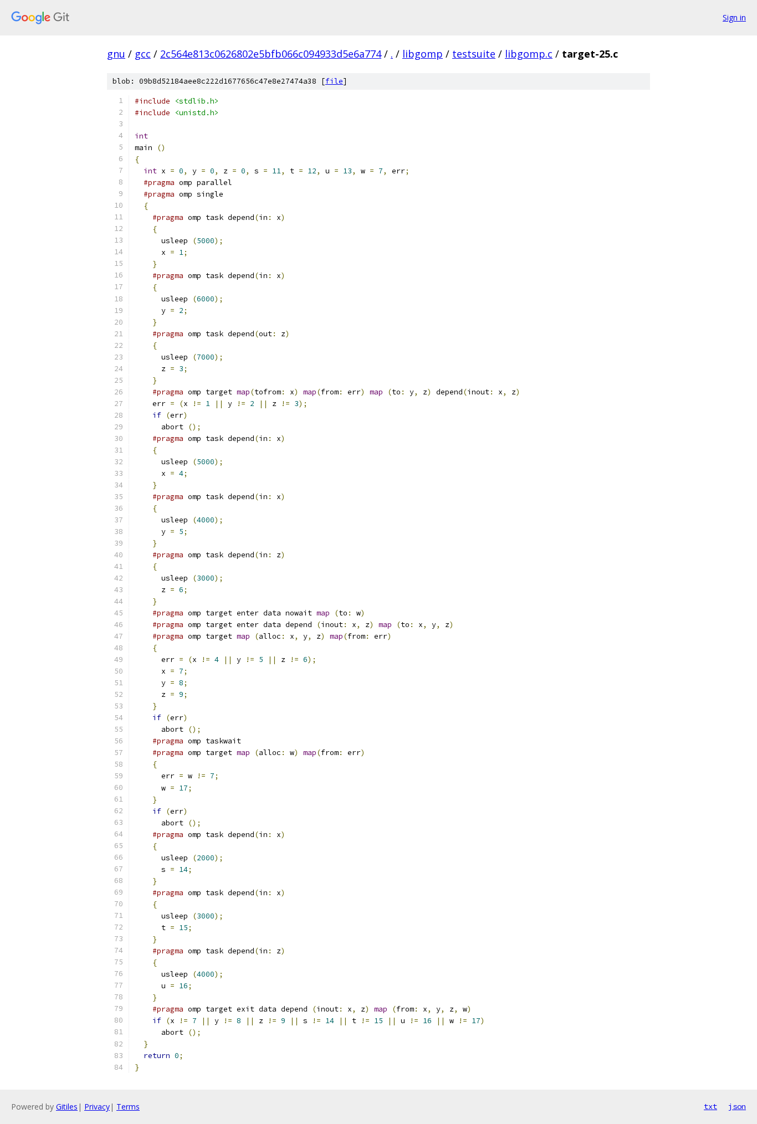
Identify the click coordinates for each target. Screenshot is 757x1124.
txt (710, 1106)
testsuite (473, 53)
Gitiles (67, 1106)
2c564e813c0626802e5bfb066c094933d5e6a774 (270, 53)
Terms (128, 1106)
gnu (116, 53)
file (334, 81)
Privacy (97, 1106)
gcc (143, 53)
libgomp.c (529, 53)
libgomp (422, 53)
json (737, 1106)
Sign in (734, 17)
